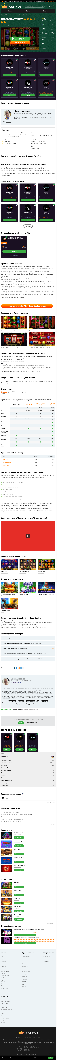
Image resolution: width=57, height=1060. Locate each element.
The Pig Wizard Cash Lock (19, 832)
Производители (26, 956)
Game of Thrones (18, 849)
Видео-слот (4, 392)
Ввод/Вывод (25, 958)
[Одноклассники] (19, 668)
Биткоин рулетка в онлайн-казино (10, 812)
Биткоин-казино (5, 988)
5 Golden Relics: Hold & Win (40, 404)
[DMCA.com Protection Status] (27, 1050)
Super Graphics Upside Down (20, 841)
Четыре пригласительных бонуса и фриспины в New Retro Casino (29, 929)
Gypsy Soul (5, 459)
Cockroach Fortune (53, 404)
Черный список (5, 958)
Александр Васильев (17, 709)
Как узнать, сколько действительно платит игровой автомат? (16, 814)
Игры (28, 11)
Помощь (3, 1013)
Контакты (3, 1016)
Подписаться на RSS (32, 1054)
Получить (14, 251)
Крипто (24, 961)
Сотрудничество (47, 956)
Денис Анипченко (8, 121)
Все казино (28, 226)
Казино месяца (26, 971)
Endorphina (16, 883)
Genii (21, 595)
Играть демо (19, 837)
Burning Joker (6, 465)
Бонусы (45, 11)
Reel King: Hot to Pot (19, 857)
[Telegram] (21, 668)
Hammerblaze (17, 898)
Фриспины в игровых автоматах (9, 817)
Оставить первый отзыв (48, 20)
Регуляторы (25, 976)
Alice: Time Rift (17, 914)
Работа (45, 958)
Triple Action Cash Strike (19, 865)
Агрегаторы (25, 966)
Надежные (4, 966)
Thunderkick (16, 891)
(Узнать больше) (44, 1057)
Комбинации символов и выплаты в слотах (12, 819)
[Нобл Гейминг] (52, 757)
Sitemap (3, 1022)
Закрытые (3, 961)
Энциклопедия (4, 990)
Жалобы (24, 986)
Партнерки (46, 961)
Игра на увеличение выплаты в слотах (11, 821)
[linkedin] (11, 682)
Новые (3, 956)
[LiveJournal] (14, 668)
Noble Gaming (4, 573)
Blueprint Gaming (5, 595)
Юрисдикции (25, 974)
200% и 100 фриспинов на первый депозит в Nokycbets (26, 937)
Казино (10, 11)
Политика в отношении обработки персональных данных (6, 1009)
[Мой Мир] (16, 668)
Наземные (24, 969)
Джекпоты (3, 964)
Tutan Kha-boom (17, 906)
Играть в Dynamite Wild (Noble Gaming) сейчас (27, 306)
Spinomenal (40, 595)
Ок (50, 1057)
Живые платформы (27, 964)
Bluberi (2, 612)
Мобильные (25, 981)
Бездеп (4, 243)
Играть (9, 75)
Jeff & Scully (28, 404)
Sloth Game (16, 882)
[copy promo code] (11, 72)
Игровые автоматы (6, 969)
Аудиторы (24, 979)
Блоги (23, 984)
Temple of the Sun (7, 462)
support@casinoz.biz (49, 1)
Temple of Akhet (17, 890)
